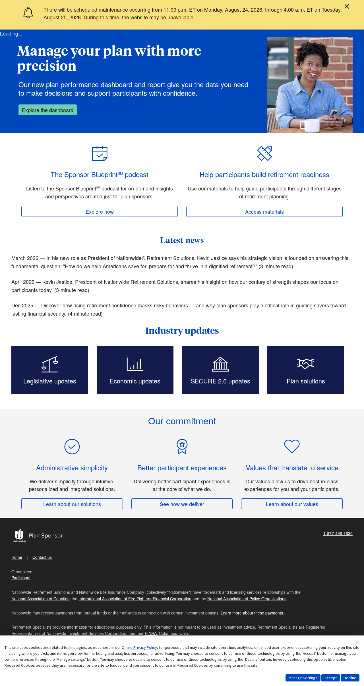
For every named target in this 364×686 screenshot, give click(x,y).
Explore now (100, 211)
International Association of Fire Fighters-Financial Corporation (134, 598)
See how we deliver (182, 503)
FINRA (151, 633)
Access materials (264, 211)
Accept (330, 677)
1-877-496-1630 (338, 533)
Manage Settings (303, 677)
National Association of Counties (40, 598)
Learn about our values (292, 503)
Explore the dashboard (47, 110)
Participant (20, 577)
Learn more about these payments (252, 613)
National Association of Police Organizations (246, 598)
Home (16, 557)
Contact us (42, 557)
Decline (350, 677)
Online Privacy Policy (139, 647)
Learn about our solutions (72, 503)
